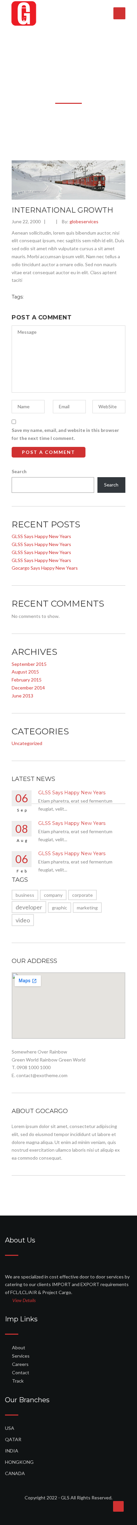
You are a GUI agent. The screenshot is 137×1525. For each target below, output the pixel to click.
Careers (20, 1364)
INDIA (11, 1450)
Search (19, 471)
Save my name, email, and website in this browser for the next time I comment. (65, 434)
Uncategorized (27, 743)
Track (18, 1381)
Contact (20, 1372)
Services (21, 1356)
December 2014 (28, 687)
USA (9, 1428)
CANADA (15, 1473)
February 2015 (27, 679)
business (25, 895)
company (53, 895)
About (18, 1347)
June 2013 (22, 695)
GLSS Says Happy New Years (41, 536)
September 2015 (29, 664)
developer (29, 907)
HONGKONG (19, 1462)
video (23, 920)
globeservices (83, 221)
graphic (59, 907)
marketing (87, 907)
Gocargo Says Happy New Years (45, 568)
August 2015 (25, 671)
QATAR (13, 1439)
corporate (82, 895)
